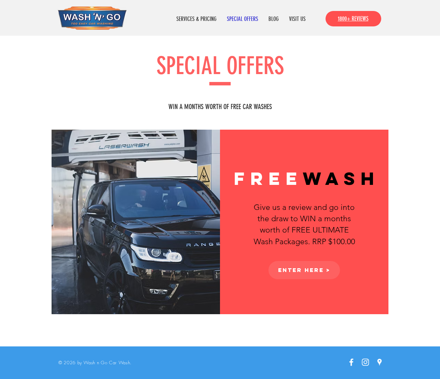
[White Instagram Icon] (365, 362)
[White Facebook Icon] (351, 362)
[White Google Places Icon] (379, 362)
